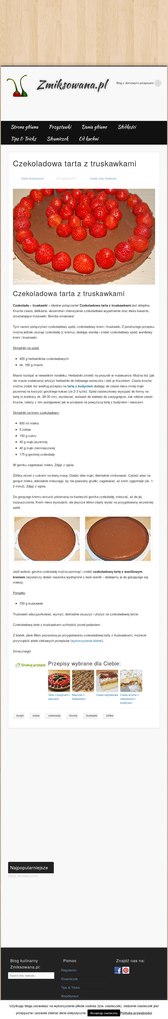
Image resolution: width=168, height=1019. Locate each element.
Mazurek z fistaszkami (78, 697)
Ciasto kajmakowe (107, 695)
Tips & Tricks (23, 138)
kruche (73, 715)
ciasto (36, 715)
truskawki (91, 715)
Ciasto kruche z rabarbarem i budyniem (129, 698)
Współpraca (70, 996)
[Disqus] (84, 797)
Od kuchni (88, 138)
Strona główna (24, 126)
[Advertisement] (84, 33)
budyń (20, 715)
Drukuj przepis (33, 664)
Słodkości (126, 126)
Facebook (153, 116)
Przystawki (60, 126)
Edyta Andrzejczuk (32, 178)
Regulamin (68, 970)
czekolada (54, 715)
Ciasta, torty (96, 178)
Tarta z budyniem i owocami (59, 697)
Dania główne (94, 126)
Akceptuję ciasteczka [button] (103, 1013)
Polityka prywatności (136, 1012)
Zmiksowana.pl (71, 84)
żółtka (109, 715)
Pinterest (162, 116)
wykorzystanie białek (87, 640)
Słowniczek (57, 138)
